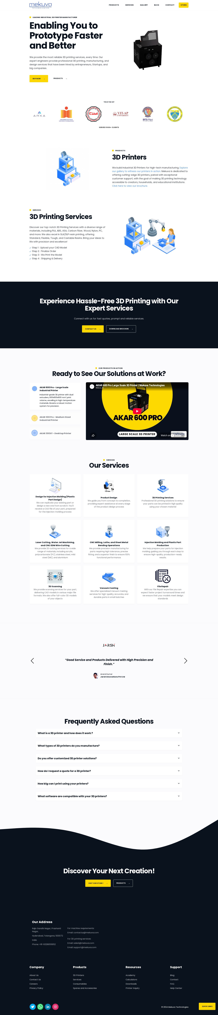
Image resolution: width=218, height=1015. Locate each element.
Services (129, 5)
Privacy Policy (36, 988)
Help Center (176, 988)
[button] (32, 661)
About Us (34, 975)
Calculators (131, 979)
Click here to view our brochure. (130, 185)
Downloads (131, 983)
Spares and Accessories (85, 988)
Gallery (144, 5)
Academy (130, 975)
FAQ (172, 983)
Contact (169, 5)
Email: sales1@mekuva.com (80, 943)
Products (114, 5)
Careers (34, 983)
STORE (184, 5)
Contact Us (35, 979)
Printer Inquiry (133, 988)
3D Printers (78, 975)
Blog (156, 5)
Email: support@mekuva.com (81, 947)
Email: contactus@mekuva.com (83, 932)
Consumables (80, 983)
